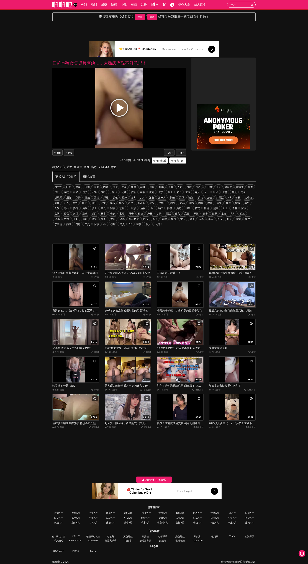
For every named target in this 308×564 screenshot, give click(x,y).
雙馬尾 (58, 197)
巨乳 (138, 224)
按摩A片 (215, 512)
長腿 (161, 186)
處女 (197, 192)
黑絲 (96, 197)
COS (57, 219)
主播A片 (180, 522)
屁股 (151, 203)
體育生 (240, 186)
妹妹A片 (197, 517)
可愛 (189, 186)
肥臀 (224, 192)
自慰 (68, 186)
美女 (103, 208)
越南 (215, 208)
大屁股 (132, 208)
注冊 (144, 4)
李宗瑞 (58, 224)
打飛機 (209, 186)
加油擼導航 (145, 540)
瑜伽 (190, 197)
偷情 (238, 219)
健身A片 (162, 517)
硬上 (84, 203)
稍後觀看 (160, 160)
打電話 (220, 197)
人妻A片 (180, 517)
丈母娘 (248, 197)
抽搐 (169, 208)
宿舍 (205, 213)
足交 (223, 213)
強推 (151, 197)
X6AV (232, 536)
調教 (115, 197)
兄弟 (123, 192)
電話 (168, 213)
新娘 (215, 192)
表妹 (112, 213)
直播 (57, 203)
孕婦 (78, 197)
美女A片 (215, 522)
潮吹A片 (75, 522)
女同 (57, 213)
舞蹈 (75, 213)
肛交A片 (110, 517)
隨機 (114, 4)
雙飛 (234, 192)
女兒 (57, 208)
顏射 (133, 186)
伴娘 (87, 197)
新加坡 (141, 203)
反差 (242, 213)
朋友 (93, 203)
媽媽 (94, 213)
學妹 (196, 213)
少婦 (158, 213)
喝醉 (160, 208)
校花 (197, 208)
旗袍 (151, 192)
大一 (206, 192)
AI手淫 (58, 186)
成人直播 (200, 4)
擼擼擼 (145, 536)
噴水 (94, 208)
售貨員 (78, 167)
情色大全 (184, 4)
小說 (124, 4)
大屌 (112, 203)
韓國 (237, 203)
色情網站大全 (93, 536)
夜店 (121, 213)
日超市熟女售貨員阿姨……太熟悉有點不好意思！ (99, 62)
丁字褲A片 (145, 512)
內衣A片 (93, 522)
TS (218, 186)
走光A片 (249, 522)
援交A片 (249, 517)
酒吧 (178, 208)
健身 (192, 219)
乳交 (130, 203)
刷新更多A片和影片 (155, 479)
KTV (219, 219)
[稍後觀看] (302, 553)
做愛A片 (75, 512)
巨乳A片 (197, 512)
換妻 (228, 203)
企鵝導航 (249, 536)
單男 (247, 203)
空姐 (75, 219)
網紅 (68, 197)
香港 (94, 219)
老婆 (122, 219)
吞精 (66, 219)
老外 (243, 192)
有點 (101, 167)
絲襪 (66, 213)
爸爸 (237, 197)
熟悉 (94, 167)
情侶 (234, 208)
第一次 (162, 197)
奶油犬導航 (110, 540)
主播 (187, 192)
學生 (247, 219)
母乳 (57, 192)
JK (104, 224)
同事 (152, 186)
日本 (103, 213)
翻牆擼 (162, 540)
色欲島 (110, 536)
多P (133, 197)
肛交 (229, 219)
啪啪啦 (56, 561)
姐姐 (103, 219)
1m (58, 152)
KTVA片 (128, 517)
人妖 (179, 186)
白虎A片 (215, 517)
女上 (225, 208)
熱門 (94, 4)
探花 (200, 197)
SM (151, 208)
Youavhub (197, 540)
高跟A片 (232, 522)
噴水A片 (145, 522)
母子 (131, 213)
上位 (209, 197)
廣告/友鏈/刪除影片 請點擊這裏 (238, 561)
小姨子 (162, 203)
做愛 (77, 186)
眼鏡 (188, 208)
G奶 (103, 192)
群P (179, 192)
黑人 (122, 224)
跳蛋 (142, 208)
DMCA (75, 551)
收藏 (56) (178, 160)
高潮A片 (75, 517)
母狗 (210, 219)
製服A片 (180, 512)
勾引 (233, 213)
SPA (66, 203)
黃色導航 (128, 536)
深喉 (243, 208)
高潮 (68, 224)
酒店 (84, 208)
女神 (113, 219)
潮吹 (200, 203)
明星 (124, 186)
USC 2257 (58, 551)
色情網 (214, 536)
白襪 (75, 192)
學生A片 (93, 517)
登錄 (134, 4)
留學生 (228, 186)
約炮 (172, 197)
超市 (62, 167)
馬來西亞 (134, 219)
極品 (172, 203)
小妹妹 (113, 192)
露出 (85, 219)
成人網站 (58, 540)
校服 (121, 208)
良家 (250, 186)
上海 (170, 186)
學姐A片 (197, 522)
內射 (105, 186)
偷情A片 (145, 517)
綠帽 (191, 203)
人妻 (201, 219)
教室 (209, 203)
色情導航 (162, 536)
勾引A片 (232, 517)
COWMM (93, 540)
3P (130, 224)
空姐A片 (93, 512)
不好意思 (111, 167)
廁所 (206, 208)
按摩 (113, 224)
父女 (103, 203)
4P (229, 197)
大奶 (157, 224)
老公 (66, 208)
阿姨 (86, 167)
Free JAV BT (76, 540)
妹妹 (173, 219)
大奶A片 (128, 512)
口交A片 (58, 517)
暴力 (75, 203)
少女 (142, 197)
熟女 (69, 167)
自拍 (87, 186)
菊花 (182, 203)
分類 (84, 4)
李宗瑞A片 (162, 522)
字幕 (142, 192)
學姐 (219, 203)
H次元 (197, 536)
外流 (140, 213)
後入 (177, 213)
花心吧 (127, 540)
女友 (182, 219)
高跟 (181, 197)
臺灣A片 (58, 512)
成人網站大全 (58, 536)
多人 (155, 219)
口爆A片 (249, 512)
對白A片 (162, 512)
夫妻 (160, 192)
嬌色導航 (180, 536)
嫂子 (214, 213)
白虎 (145, 219)
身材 (149, 213)
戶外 (105, 197)
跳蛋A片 (110, 512)
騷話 (133, 192)
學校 (66, 192)
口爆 (78, 224)
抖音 (75, 208)
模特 (121, 203)
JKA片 (232, 512)
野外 (124, 197)
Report (93, 551)
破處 (96, 186)
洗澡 (84, 213)
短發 (84, 192)
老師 (142, 186)
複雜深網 (180, 540)
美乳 (198, 186)
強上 (170, 192)
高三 (186, 213)
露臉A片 (110, 522)
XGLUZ (76, 536)
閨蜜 (112, 208)
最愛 (104, 4)
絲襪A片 (58, 522)
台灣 (114, 186)
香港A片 (128, 522)
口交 (87, 224)
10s (69, 152)
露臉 (164, 219)
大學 (94, 192)
